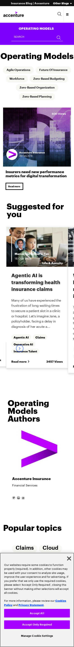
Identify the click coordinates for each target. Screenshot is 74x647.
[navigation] (67, 14)
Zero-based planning (37, 106)
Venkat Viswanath (58, 261)
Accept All (37, 612)
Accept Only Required (37, 624)
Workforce (57, 79)
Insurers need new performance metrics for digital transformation (36, 183)
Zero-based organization (37, 97)
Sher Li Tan (10, 264)
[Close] (69, 557)
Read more (15, 196)
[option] (37, 482)
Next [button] (19, 371)
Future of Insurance (24, 79)
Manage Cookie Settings (37, 635)
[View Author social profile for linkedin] (19, 518)
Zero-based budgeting (37, 88)
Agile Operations (37, 70)
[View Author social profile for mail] (24, 518)
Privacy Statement (31, 604)
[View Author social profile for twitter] (14, 518)
